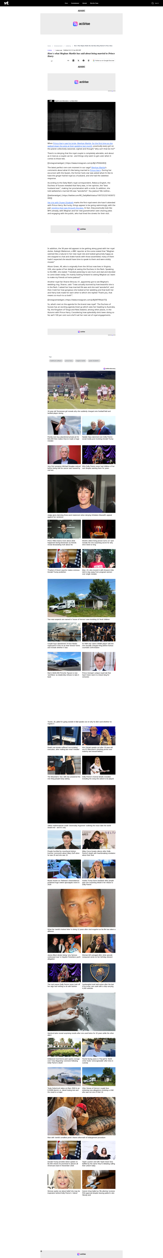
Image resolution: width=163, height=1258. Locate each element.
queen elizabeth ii (94, 361)
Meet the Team (94, 3)
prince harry (68, 361)
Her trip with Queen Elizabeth (61, 202)
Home (49, 46)
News (66, 3)
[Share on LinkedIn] (73, 60)
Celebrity (68, 46)
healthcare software (56, 361)
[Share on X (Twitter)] (78, 60)
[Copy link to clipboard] (68, 60)
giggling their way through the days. (67, 208)
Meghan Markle (98, 167)
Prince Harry (95, 170)
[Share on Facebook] (83, 60)
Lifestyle (84, 3)
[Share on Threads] (88, 60)
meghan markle (80, 361)
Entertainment (75, 3)
